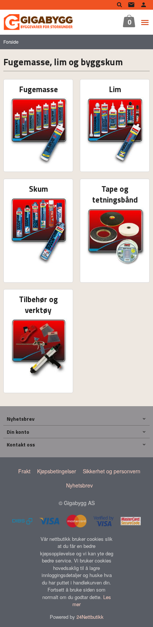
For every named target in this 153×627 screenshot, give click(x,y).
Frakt (24, 471)
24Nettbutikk (90, 616)
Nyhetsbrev (79, 485)
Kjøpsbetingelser (56, 471)
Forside (11, 41)
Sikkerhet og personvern (111, 471)
